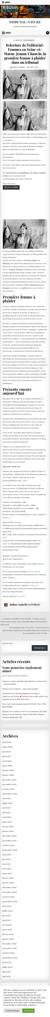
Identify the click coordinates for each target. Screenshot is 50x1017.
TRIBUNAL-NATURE (25, 22)
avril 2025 (7, 817)
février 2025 (8, 827)
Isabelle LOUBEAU (18, 67)
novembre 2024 (9, 841)
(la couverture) (34, 572)
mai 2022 (6, 976)
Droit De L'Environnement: (25, 40)
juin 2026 (6, 752)
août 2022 (6, 962)
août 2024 (6, 855)
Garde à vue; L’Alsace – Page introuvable (20, 689)
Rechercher (7, 643)
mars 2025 (7, 822)
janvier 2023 (8, 939)
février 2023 (8, 934)
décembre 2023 (9, 887)
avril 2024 (6, 869)
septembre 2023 (9, 901)
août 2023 (6, 906)
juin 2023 (6, 916)
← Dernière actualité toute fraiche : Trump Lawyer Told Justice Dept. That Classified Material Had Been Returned (24, 622)
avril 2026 (7, 761)
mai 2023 (6, 920)
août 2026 (6, 742)
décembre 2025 (9, 780)
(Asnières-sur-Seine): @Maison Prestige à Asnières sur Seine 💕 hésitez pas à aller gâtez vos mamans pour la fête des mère (25, 696)
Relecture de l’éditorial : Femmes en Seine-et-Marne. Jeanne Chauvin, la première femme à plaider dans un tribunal (25, 54)
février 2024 (8, 878)
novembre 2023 (9, 892)
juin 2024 (6, 859)
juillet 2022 (7, 967)
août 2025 (6, 798)
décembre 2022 (9, 944)
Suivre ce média (11, 187)
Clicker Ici (34, 585)
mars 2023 (7, 930)
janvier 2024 (8, 883)
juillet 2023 (7, 911)
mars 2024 (7, 873)
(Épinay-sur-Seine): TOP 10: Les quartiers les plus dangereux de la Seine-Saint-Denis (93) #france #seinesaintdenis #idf (24, 714)
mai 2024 (6, 864)
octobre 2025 (8, 789)
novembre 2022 (9, 948)
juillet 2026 (7, 747)
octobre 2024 (8, 845)
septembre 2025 (9, 794)
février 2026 (8, 770)
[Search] (47, 33)
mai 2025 (6, 812)
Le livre (22, 596)
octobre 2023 (8, 897)
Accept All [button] (28, 1011)
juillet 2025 (7, 803)
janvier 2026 (8, 775)
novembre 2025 (9, 784)
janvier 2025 (8, 831)
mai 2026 (6, 756)
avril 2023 (7, 925)
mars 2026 (7, 766)
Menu (7, 2)
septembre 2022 (9, 958)
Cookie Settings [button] (12, 1011)
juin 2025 (6, 808)
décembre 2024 (9, 836)
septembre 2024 (9, 850)
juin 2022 (6, 972)
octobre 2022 (8, 953)
